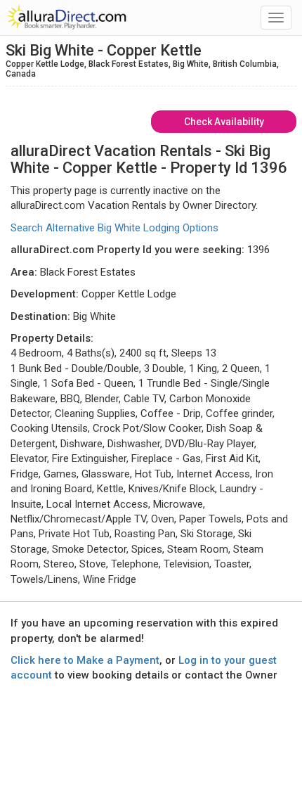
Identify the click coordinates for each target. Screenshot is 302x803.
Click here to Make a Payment (85, 660)
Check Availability (224, 121)
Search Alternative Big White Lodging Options (114, 227)
